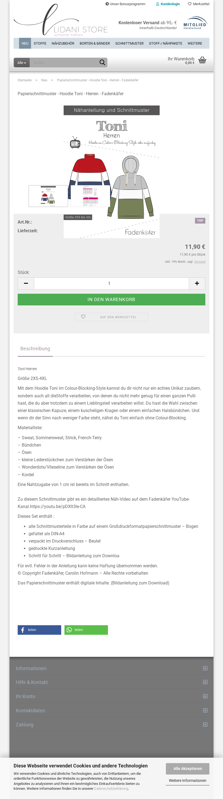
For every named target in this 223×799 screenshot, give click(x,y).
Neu (25, 43)
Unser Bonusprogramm (127, 4)
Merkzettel (200, 4)
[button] (39, 630)
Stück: (24, 272)
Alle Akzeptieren (188, 768)
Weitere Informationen (187, 780)
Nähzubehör (63, 43)
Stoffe (40, 43)
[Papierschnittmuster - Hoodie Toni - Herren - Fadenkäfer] (111, 170)
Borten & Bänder (95, 43)
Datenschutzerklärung (111, 788)
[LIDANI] (60, 23)
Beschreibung (35, 348)
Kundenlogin (169, 4)
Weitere (195, 43)
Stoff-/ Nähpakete (165, 43)
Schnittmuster (129, 43)
